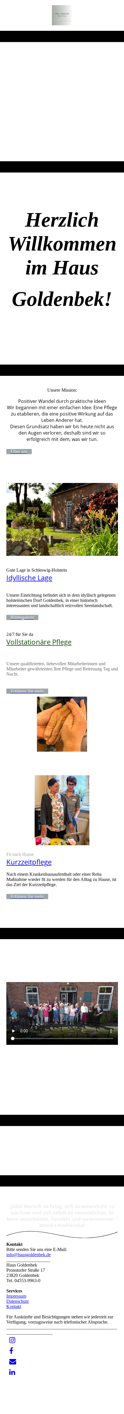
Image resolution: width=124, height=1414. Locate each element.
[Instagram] (12, 1340)
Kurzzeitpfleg (27, 862)
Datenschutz (17, 1301)
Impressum (16, 1296)
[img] (62, 15)
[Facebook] (11, 1351)
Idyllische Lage (29, 577)
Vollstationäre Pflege (39, 642)
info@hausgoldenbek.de (28, 1254)
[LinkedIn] (12, 1372)
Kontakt (13, 1306)
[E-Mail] (12, 1361)
